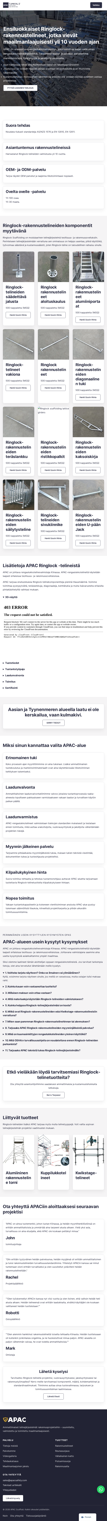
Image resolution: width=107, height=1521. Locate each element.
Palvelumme (9, 1451)
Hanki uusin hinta (18, 315)
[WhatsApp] (101, 1489)
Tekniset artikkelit (12, 1485)
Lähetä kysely (13, 1498)
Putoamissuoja (62, 1461)
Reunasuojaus (62, 1451)
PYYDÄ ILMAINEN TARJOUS (20, 88)
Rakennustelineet (64, 1445)
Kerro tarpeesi (53, 1095)
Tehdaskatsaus (10, 1461)
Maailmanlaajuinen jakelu (16, 1466)
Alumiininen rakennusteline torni (18, 1178)
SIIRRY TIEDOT (53, 723)
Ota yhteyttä (16, 1515)
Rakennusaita (62, 1466)
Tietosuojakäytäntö (36, 1515)
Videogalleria (10, 1456)
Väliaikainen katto (64, 1456)
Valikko (96, 5)
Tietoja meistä (10, 1445)
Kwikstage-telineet (86, 1175)
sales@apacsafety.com (15, 1480)
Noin (5, 1515)
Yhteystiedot (9, 1490)
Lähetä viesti (53, 1396)
